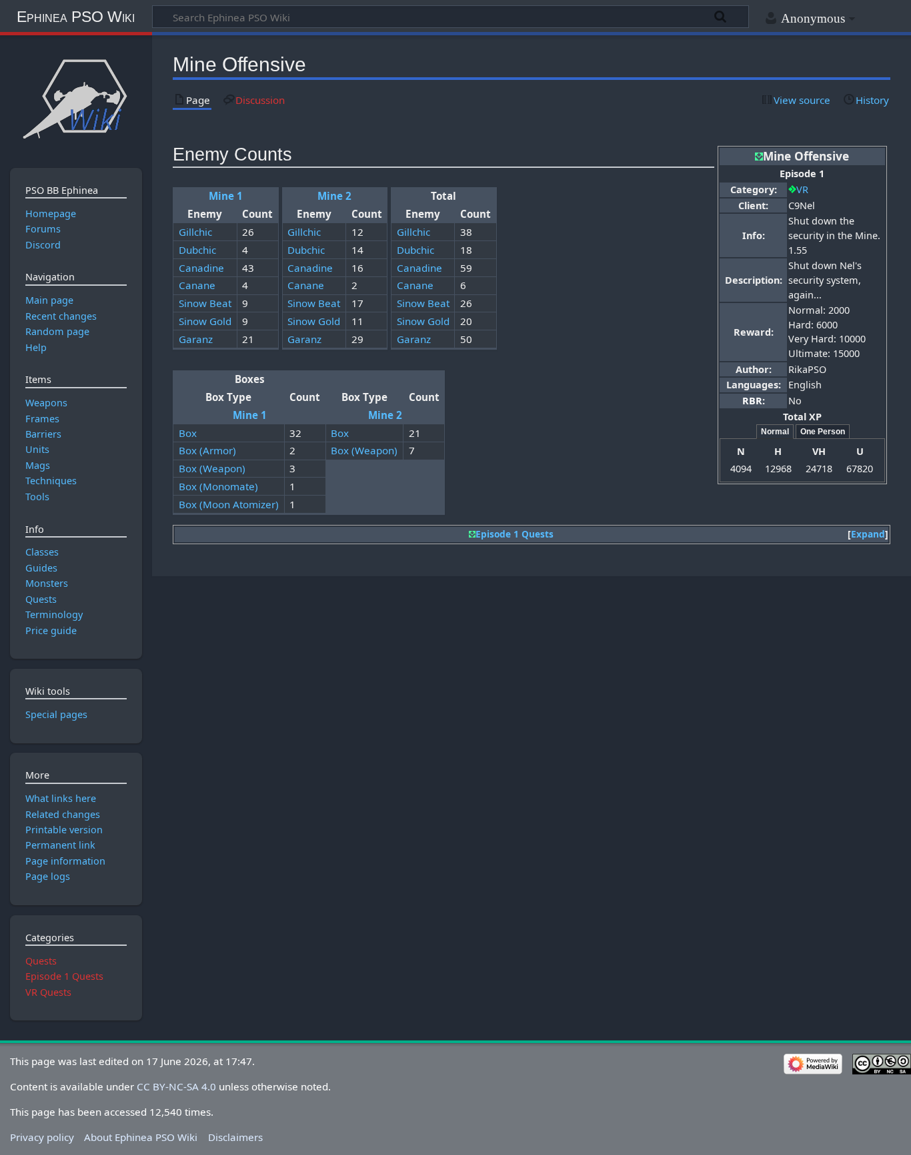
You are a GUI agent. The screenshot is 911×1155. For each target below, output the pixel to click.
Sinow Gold (205, 321)
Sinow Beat (205, 303)
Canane (197, 285)
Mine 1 (226, 195)
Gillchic (195, 231)
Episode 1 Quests (515, 534)
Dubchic (197, 249)
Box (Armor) (207, 450)
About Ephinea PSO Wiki (140, 1137)
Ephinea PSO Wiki (76, 16)
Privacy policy (42, 1137)
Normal (775, 431)
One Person (822, 431)
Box (188, 433)
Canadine (201, 267)
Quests (41, 961)
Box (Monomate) (218, 486)
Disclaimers (235, 1137)
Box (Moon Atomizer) (229, 504)
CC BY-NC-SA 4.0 (176, 1086)
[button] (868, 535)
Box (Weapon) (364, 450)
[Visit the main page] (75, 98)
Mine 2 (334, 195)
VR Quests (48, 992)
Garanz (196, 339)
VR (802, 189)
